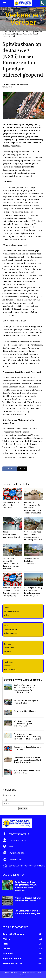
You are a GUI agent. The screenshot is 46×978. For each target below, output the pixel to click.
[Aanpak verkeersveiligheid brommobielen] (8, 702)
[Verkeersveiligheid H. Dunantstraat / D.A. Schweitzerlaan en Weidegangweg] (12, 579)
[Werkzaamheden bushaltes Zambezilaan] (33, 550)
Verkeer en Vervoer (23, 32)
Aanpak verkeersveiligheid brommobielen (26, 701)
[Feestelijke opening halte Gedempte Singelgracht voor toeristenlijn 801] (33, 579)
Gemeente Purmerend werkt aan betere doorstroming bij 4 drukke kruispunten (32, 507)
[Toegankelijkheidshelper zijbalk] (43, 3)
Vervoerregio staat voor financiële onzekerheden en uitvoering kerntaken (33, 536)
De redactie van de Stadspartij (16, 84)
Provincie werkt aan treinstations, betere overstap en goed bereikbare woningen (27, 736)
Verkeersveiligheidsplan (25, 711)
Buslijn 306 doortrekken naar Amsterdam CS (11, 534)
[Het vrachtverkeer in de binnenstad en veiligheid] (7, 913)
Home (4, 32)
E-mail (4, 800)
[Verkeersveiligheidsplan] (8, 712)
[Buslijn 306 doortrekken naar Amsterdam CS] (12, 523)
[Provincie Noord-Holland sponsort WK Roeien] (7, 900)
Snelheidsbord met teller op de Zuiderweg (11, 505)
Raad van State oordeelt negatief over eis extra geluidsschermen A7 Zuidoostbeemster (24, 689)
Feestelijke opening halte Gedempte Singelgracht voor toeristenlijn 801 (33, 592)
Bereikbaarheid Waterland (14, 414)
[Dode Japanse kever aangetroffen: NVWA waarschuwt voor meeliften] (7, 885)
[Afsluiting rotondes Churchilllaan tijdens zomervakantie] (8, 722)
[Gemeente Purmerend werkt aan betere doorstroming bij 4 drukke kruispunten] (33, 494)
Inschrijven (23, 808)
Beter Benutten (33, 453)
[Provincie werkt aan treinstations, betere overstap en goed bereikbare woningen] (8, 735)
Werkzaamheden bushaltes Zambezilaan (31, 561)
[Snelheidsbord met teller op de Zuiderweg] (12, 494)
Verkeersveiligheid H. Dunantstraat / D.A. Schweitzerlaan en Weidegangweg (12, 592)
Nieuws (11, 32)
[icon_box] (15, 833)
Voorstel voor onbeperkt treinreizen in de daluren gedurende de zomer (11, 563)
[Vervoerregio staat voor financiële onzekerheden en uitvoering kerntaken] (33, 523)
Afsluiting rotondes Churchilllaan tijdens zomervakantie (23, 723)
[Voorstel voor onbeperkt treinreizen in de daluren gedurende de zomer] (12, 550)
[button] (4, 3)
